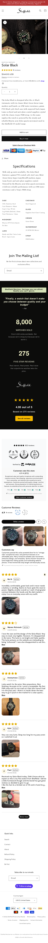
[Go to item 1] (13, 536)
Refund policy (31, 917)
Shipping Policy (10, 859)
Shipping (4, 77)
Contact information (36, 920)
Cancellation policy (25, 923)
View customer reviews (24, 497)
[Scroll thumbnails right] (43, 536)
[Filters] (38, 522)
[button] (2, 10)
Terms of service (12, 920)
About (6, 849)
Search (6, 839)
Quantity (4, 87)
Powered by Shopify (19, 917)
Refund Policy (9, 854)
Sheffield (10, 917)
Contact (7, 844)
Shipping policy (24, 920)
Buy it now (24, 139)
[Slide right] (28, 58)
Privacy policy (42, 917)
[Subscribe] (41, 270)
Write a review (18, 522)
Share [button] (6, 158)
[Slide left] (19, 58)
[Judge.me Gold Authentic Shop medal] (34, 454)
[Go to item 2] (34, 536)
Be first (7, 864)
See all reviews (24, 418)
